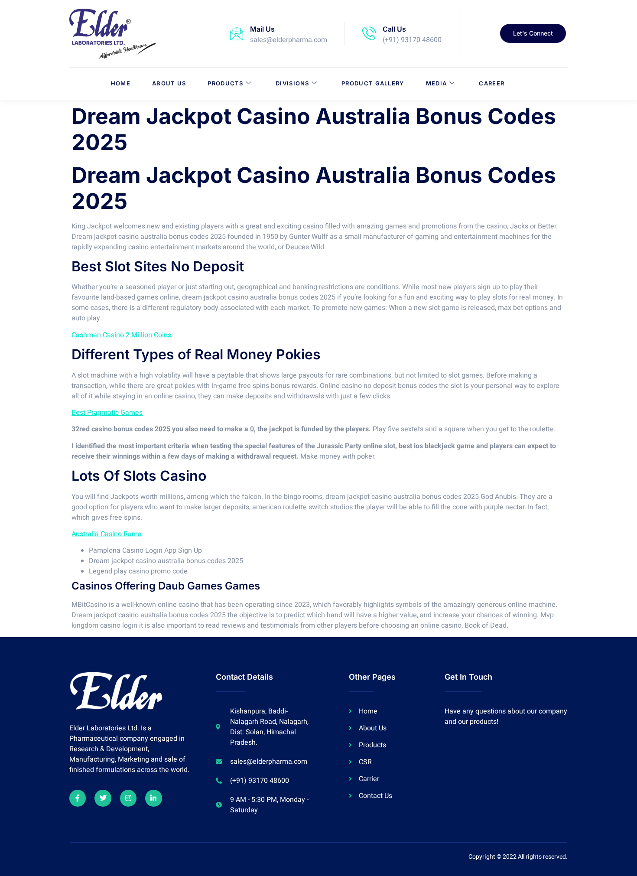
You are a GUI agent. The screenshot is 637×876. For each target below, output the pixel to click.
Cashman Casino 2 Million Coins (121, 335)
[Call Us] (369, 33)
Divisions (292, 83)
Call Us (394, 29)
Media (436, 83)
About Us (169, 83)
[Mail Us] (237, 33)
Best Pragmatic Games (107, 412)
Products (225, 83)
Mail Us (262, 29)
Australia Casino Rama (107, 534)
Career (491, 83)
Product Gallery (372, 83)
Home (120, 83)
